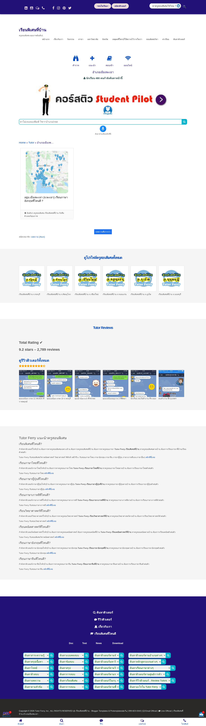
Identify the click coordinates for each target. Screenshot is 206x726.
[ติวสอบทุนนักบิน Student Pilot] (103, 115)
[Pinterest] (64, 8)
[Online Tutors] (128, 58)
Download (117, 643)
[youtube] (31, 8)
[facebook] (53, 8)
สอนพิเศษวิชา (152, 39)
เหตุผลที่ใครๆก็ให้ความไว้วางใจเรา (127, 39)
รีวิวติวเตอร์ (104, 619)
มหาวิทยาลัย (92, 39)
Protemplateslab (117, 711)
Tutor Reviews (103, 328)
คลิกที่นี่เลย (150, 457)
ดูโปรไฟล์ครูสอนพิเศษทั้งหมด (103, 258)
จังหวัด (105, 39)
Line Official (166, 711)
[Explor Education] (75, 58)
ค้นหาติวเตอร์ (179, 39)
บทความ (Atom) (38, 237)
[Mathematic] (92, 58)
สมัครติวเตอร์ (120, 6)
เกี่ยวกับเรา (58, 39)
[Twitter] (69, 8)
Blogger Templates (99, 711)
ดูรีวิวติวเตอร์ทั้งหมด (34, 360)
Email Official (151, 711)
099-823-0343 (135, 711)
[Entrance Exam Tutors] (109, 58)
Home (22, 142)
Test (84, 643)
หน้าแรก (45, 39)
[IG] (58, 8)
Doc (71, 643)
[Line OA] (37, 8)
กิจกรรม (70, 39)
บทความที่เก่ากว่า (103, 232)
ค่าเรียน (165, 39)
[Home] (26, 8)
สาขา (80, 39)
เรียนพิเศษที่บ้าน (32, 30)
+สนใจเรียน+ (102, 6)
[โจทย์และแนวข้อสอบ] (201, 715)
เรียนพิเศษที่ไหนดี (105, 633)
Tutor (31, 142)
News (99, 643)
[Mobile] (43, 8)
